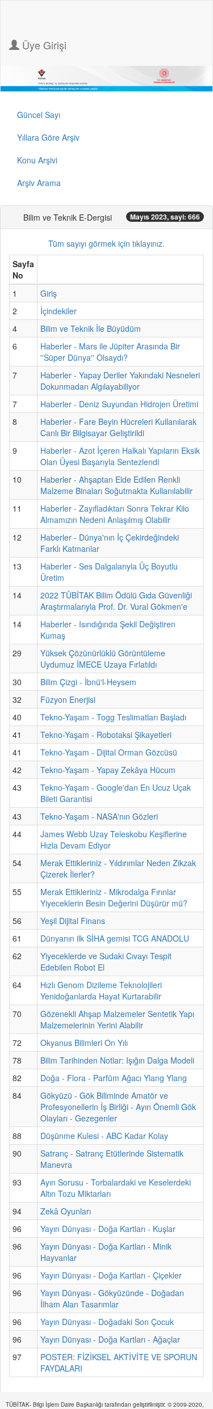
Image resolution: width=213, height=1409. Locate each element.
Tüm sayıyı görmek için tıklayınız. (106, 243)
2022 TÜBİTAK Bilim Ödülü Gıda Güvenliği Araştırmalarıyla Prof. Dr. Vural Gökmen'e (116, 600)
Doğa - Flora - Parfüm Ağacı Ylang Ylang (113, 1077)
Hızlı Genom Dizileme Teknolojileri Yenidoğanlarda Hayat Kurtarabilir (101, 990)
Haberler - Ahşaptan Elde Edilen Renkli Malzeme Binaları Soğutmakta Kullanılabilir (116, 485)
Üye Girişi (42, 44)
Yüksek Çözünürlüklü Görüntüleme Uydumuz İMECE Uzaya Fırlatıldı (102, 658)
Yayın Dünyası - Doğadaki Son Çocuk (107, 1321)
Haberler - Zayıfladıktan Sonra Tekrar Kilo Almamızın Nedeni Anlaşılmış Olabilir (114, 514)
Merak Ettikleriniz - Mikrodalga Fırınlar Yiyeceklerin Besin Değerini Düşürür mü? (113, 897)
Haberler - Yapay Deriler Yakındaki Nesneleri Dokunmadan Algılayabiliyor (120, 380)
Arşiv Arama (39, 182)
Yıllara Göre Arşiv (48, 137)
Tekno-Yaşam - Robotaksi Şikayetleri (106, 734)
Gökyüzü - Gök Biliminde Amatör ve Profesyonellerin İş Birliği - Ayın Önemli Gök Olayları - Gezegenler (118, 1107)
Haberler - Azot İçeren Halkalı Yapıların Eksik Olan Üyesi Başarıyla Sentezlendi (120, 456)
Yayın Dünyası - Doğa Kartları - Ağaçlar (110, 1339)
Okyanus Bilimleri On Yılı (84, 1042)
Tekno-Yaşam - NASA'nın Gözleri (99, 816)
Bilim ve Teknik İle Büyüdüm (90, 328)
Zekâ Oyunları (65, 1211)
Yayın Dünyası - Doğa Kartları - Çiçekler (111, 1275)
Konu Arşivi (37, 160)
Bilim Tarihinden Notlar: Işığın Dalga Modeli (117, 1060)
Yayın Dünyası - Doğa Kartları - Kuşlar (108, 1228)
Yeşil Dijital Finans (72, 920)
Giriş (48, 293)
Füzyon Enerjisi (67, 699)
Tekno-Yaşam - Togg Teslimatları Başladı (113, 717)
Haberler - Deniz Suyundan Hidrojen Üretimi (119, 404)
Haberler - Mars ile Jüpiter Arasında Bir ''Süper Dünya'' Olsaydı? (110, 351)
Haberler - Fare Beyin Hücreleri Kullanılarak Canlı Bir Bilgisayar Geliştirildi (118, 427)
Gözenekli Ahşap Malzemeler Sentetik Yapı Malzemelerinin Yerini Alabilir (117, 1019)
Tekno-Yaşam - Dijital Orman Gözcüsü (108, 752)
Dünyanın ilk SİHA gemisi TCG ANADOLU (114, 938)
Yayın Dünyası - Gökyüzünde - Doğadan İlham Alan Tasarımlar (112, 1298)
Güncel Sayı (38, 114)
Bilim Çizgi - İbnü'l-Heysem (88, 681)
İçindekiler (58, 311)
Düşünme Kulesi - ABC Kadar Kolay (104, 1135)
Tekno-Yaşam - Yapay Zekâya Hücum (108, 769)
